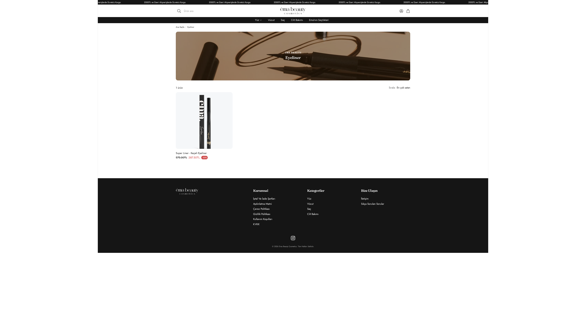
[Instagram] (293, 238)
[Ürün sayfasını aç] (204, 120)
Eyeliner (190, 27)
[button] (197, 11)
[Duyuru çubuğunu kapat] (485, 2)
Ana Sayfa (180, 27)
